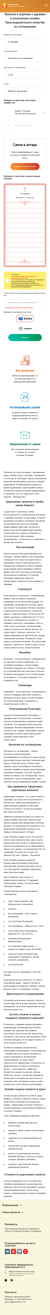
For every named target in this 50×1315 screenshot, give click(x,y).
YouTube (13, 1251)
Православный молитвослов (21, 1271)
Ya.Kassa (25, 318)
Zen (25, 1251)
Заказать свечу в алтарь (25, 166)
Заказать (25, 337)
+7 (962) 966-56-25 (23, 1299)
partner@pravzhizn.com (15, 1302)
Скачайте (10, 1265)
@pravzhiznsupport (22, 1297)
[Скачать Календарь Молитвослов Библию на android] (14, 1280)
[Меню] (46, 5)
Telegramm (19, 1251)
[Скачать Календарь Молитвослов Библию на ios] (8, 1280)
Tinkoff (25, 328)
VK (7, 1251)
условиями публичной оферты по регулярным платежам (23, 277)
